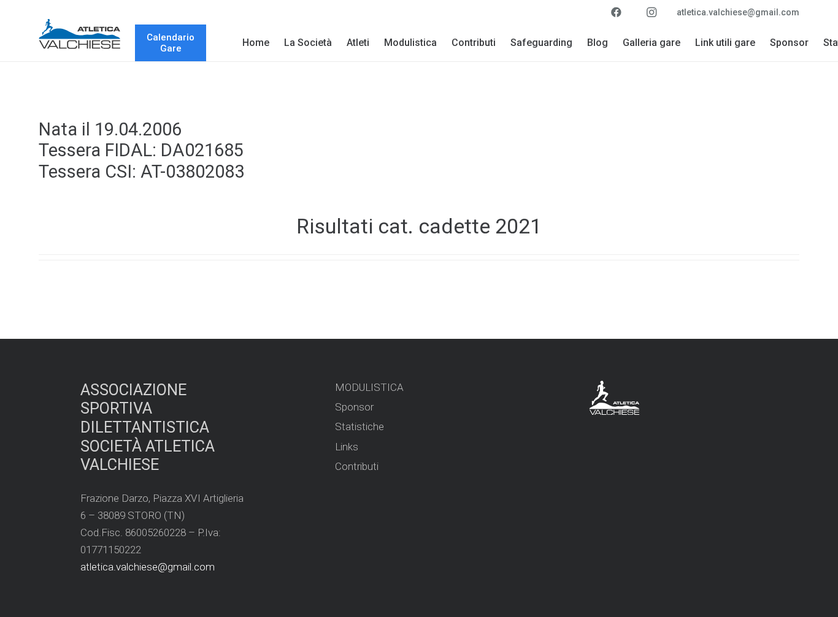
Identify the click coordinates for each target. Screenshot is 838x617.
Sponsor (354, 407)
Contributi (357, 466)
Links (346, 447)
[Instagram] (651, 12)
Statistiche (359, 426)
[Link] (80, 33)
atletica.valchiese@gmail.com (147, 567)
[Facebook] (615, 12)
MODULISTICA (369, 387)
